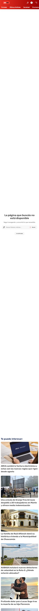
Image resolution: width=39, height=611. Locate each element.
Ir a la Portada (19, 233)
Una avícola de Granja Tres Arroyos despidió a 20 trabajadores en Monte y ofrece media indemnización (19, 503)
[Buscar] (17, 227)
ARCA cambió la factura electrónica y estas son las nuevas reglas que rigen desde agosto (19, 469)
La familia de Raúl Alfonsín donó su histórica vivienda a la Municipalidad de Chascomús (18, 536)
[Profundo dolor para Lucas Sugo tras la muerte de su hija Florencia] (19, 588)
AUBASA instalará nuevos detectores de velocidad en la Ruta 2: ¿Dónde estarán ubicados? (19, 570)
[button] (27, 3)
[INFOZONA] (6, 2)
